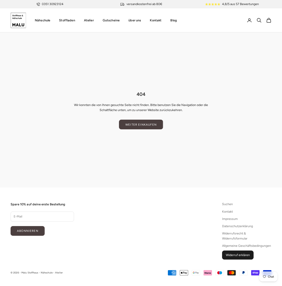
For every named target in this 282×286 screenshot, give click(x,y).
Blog (173, 20)
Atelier (89, 20)
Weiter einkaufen (141, 124)
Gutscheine (111, 20)
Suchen (227, 204)
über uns (134, 20)
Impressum (230, 219)
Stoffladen (67, 20)
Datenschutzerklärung (237, 226)
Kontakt (155, 20)
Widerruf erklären (238, 255)
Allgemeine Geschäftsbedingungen (246, 246)
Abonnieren (27, 230)
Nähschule (42, 20)
